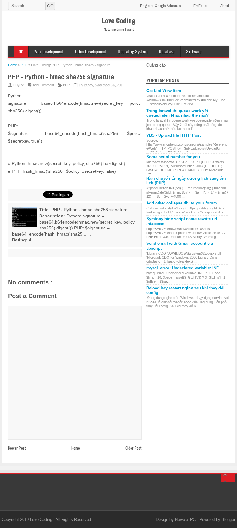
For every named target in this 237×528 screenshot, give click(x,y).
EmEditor (200, 5)
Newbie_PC (186, 519)
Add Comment (43, 85)
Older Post (133, 448)
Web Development (48, 51)
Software (193, 51)
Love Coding (41, 519)
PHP (66, 85)
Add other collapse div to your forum (181, 203)
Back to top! (228, 478)
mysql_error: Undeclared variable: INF (182, 268)
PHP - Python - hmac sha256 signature (61, 76)
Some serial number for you (173, 157)
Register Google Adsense (160, 5)
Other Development (90, 51)
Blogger (228, 519)
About (224, 5)
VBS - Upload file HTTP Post (173, 135)
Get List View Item (163, 90)
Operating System (132, 51)
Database (166, 51)
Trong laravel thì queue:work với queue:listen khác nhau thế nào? (177, 113)
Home (21, 51)
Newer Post (17, 448)
